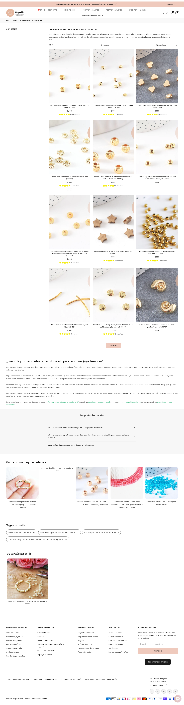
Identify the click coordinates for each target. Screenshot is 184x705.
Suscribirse (157, 651)
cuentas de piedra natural (99, 402)
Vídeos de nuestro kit (45, 641)
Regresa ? (81, 641)
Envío (79, 679)
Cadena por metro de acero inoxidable (101, 532)
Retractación (112, 679)
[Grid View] (50, 45)
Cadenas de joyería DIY (14, 637)
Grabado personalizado (46, 651)
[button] (177, 698)
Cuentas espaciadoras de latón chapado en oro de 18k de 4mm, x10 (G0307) (113, 178)
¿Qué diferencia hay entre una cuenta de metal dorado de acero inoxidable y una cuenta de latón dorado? (88, 436)
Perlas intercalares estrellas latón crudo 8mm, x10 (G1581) (113, 253)
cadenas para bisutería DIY (129, 402)
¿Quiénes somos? (115, 633)
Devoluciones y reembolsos (94, 679)
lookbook (40, 637)
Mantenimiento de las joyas (88, 648)
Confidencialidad (51, 679)
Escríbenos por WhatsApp (118, 652)
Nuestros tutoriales (44, 633)
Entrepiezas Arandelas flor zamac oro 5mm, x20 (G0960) (69, 178)
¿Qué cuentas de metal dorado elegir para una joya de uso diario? (75, 427)
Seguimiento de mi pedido (88, 637)
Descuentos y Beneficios (118, 641)
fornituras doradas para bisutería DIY (63, 402)
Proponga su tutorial (44, 655)
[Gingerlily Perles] (15, 12)
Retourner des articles (158, 662)
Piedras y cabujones (114, 10)
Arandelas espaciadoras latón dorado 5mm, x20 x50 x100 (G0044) (69, 106)
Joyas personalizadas (14, 648)
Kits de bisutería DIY (13, 644)
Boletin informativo (116, 637)
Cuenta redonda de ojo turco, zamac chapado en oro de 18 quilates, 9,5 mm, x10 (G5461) (113, 326)
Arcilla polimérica (12, 652)
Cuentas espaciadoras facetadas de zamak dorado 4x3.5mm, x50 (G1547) (113, 106)
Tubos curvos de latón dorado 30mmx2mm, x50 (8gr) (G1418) (69, 326)
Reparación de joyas (85, 652)
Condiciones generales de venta (20, 679)
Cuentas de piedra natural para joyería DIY (59, 532)
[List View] (52, 45)
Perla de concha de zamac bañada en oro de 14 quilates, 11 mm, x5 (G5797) (157, 326)
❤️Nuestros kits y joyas (47, 10)
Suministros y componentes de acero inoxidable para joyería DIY (37, 539)
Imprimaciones (69, 10)
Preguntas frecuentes (86, 633)
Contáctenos (113, 648)
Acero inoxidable (12, 633)
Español (170, 4)
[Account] (167, 12)
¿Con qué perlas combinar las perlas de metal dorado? (71, 445)
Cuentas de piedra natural (16, 656)
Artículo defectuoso (85, 644)
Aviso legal (38, 679)
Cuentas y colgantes (90, 10)
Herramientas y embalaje (91, 15)
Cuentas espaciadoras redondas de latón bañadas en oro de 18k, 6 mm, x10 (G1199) (157, 178)
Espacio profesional (116, 644)
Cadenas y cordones (137, 10)
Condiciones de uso (67, 679)
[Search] (162, 12)
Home (8, 20)
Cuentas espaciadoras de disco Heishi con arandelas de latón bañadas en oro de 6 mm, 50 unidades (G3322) (69, 254)
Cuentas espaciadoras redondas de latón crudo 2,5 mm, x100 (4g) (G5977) (157, 253)
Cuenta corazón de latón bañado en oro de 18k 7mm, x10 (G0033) (157, 106)
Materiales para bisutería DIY (21, 532)
